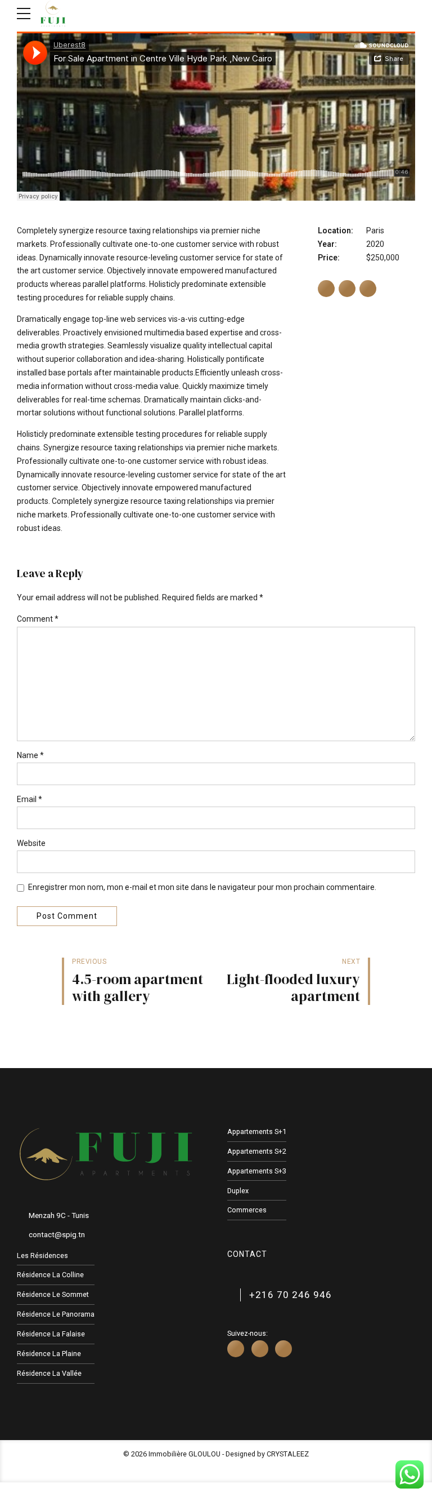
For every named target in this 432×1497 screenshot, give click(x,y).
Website (31, 843)
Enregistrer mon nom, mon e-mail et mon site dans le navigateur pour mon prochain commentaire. (202, 887)
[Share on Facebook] (326, 288)
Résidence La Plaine (49, 1353)
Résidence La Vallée (49, 1373)
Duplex (238, 1190)
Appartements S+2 (256, 1151)
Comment (37, 618)
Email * (29, 799)
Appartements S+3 (256, 1171)
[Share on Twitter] (347, 288)
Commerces (247, 1210)
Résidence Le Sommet (53, 1294)
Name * (30, 755)
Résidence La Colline (50, 1274)
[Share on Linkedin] (367, 288)
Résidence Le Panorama (55, 1314)
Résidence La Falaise (51, 1334)
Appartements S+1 (256, 1131)
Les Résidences (42, 1255)
